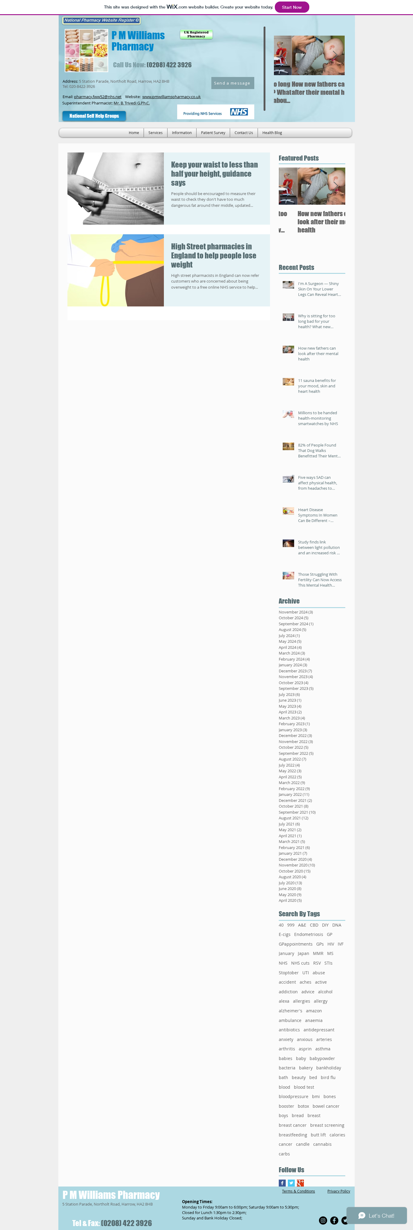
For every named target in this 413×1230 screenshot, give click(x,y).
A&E (302, 925)
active (321, 982)
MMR (318, 953)
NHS (283, 963)
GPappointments (296, 944)
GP (329, 934)
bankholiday (328, 1068)
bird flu (328, 1077)
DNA (336, 925)
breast (313, 1115)
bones (330, 1096)
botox (303, 1106)
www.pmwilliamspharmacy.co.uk (171, 96)
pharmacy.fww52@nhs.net (98, 96)
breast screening (327, 1125)
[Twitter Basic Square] (291, 1183)
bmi (316, 1096)
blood (284, 1087)
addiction (288, 992)
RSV (317, 963)
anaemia (314, 1020)
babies (285, 1058)
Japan (303, 953)
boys (283, 1115)
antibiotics (289, 1030)
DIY (325, 925)
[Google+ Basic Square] (300, 1183)
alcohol (325, 992)
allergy (320, 1001)
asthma (322, 1049)
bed (313, 1077)
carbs (284, 1154)
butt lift (318, 1135)
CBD (314, 925)
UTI (305, 972)
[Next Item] (335, 55)
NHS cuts (300, 963)
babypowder (322, 1058)
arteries (324, 1039)
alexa (284, 1001)
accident (287, 982)
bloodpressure (293, 1096)
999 (290, 925)
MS (330, 953)
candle (303, 1144)
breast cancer (293, 1125)
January (286, 953)
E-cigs (285, 934)
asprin (305, 1049)
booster (286, 1106)
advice (307, 992)
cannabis (322, 1144)
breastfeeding (293, 1135)
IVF (340, 944)
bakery (306, 1068)
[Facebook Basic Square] (282, 1183)
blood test (304, 1087)
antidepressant (319, 1030)
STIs (328, 963)
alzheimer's (290, 1011)
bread (298, 1115)
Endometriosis (308, 934)
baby (301, 1058)
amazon (314, 1011)
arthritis (287, 1049)
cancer (285, 1144)
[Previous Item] (283, 55)
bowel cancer (326, 1106)
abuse (319, 972)
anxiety (286, 1039)
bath (283, 1077)
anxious (305, 1039)
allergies (301, 1001)
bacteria (287, 1068)
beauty (299, 1077)
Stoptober (289, 972)
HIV (330, 944)
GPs (320, 944)
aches (305, 982)
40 (281, 925)
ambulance (290, 1020)
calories (337, 1135)
